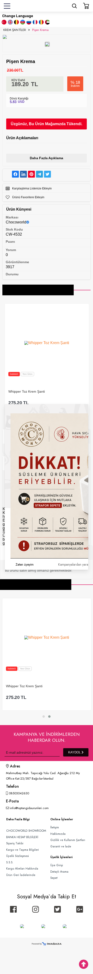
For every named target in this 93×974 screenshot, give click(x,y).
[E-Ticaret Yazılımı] (47, 944)
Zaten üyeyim (25, 564)
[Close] (88, 404)
